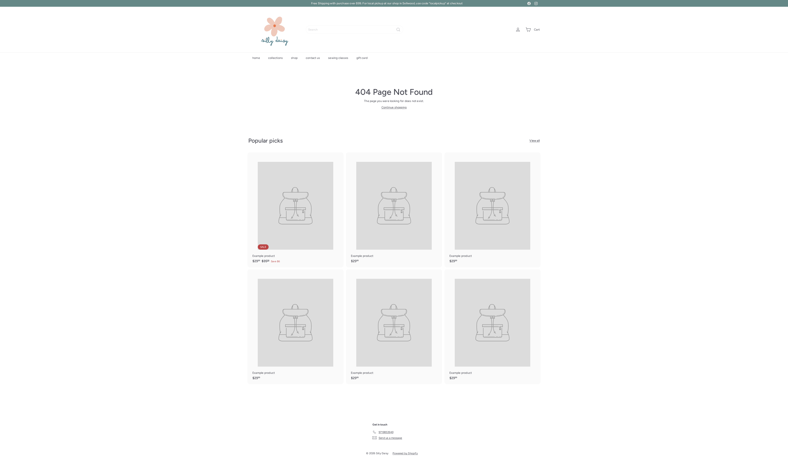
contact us (313, 58)
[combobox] (354, 29)
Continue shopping (394, 107)
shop (294, 58)
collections (275, 58)
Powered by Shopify (405, 453)
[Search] (398, 29)
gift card (362, 58)
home (256, 58)
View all (534, 140)
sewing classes (338, 58)
